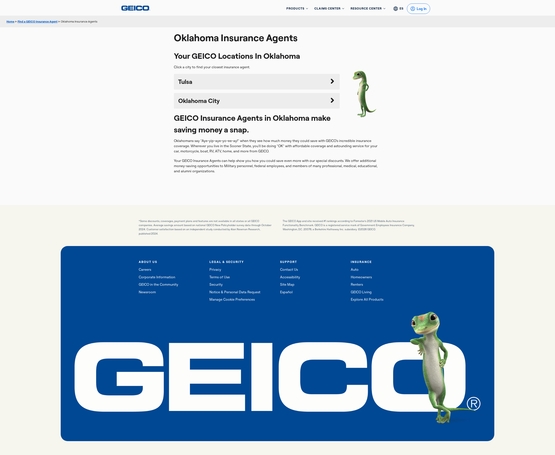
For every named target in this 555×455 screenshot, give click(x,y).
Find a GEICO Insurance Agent (37, 21)
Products (295, 8)
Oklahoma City (199, 100)
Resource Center (366, 8)
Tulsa (185, 81)
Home (10, 21)
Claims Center (327, 8)
